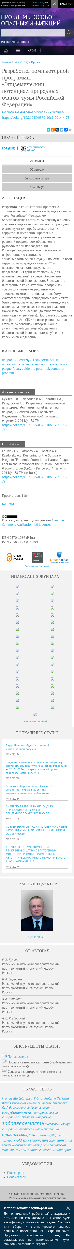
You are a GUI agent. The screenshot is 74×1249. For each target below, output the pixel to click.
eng (63, 4)
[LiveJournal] (57, 130)
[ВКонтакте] (66, 130)
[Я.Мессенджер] (48, 130)
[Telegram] (61, 130)
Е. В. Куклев (8, 111)
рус (70, 4)
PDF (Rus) (8, 148)
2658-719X (38, 5)
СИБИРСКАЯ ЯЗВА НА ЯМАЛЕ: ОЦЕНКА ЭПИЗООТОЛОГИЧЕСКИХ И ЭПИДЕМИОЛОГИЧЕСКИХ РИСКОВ (29, 810)
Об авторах (37, 169)
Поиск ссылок (18, 1056)
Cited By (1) (37, 187)
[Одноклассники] (53, 130)
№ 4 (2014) (21, 62)
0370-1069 (38, 2)
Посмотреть (15, 1173)
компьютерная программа (38, 364)
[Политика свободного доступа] (15, 557)
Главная (6, 62)
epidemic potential (35, 368)
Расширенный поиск (15, 42)
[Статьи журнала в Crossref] (37, 557)
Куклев (35, 62)
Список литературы (37, 178)
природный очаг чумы (18, 360)
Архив (32, 50)
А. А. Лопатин (38, 111)
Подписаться (16, 1177)
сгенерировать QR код (33, 149)
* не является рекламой (37, 566)
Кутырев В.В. (37, 937)
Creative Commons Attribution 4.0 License (33, 522)
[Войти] (54, 4)
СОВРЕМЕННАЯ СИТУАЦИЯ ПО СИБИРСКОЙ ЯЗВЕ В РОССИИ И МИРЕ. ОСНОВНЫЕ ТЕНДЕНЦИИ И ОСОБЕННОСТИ (36, 830)
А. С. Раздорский (55, 111)
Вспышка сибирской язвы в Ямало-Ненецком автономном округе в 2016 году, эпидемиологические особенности (33, 789)
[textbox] (37, 32)
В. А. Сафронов (22, 111)
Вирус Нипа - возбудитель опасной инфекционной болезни (27, 747)
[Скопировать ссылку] (70, 130)
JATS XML (9, 504)
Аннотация (37, 160)
